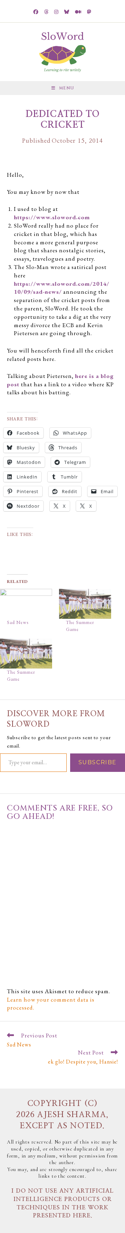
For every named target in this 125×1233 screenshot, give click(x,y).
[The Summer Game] (85, 604)
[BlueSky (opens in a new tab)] (66, 12)
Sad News (17, 622)
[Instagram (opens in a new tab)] (56, 12)
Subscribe (97, 762)
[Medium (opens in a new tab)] (78, 12)
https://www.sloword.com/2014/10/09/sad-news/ (61, 288)
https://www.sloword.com (52, 217)
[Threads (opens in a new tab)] (46, 12)
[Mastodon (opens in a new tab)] (89, 12)
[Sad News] (26, 604)
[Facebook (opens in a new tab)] (36, 12)
